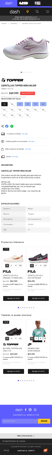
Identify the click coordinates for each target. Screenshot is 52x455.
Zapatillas (14, 23)
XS (32, 338)
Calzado (4, 23)
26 (11, 338)
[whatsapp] (11, 126)
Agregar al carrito (13, 298)
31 (11, 265)
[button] (4, 104)
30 (7, 265)
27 (16, 338)
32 (16, 265)
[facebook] (6, 126)
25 (7, 338)
